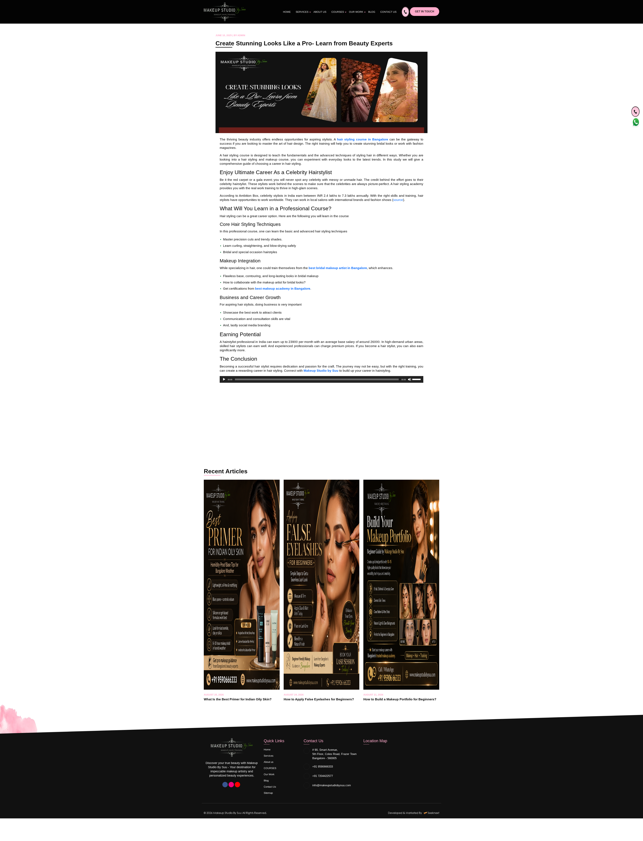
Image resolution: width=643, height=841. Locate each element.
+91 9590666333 (322, 766)
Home (287, 11)
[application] (321, 379)
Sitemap (268, 792)
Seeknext (433, 813)
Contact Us (388, 11)
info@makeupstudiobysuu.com (331, 785)
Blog (371, 11)
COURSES (337, 11)
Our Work (356, 11)
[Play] (224, 379)
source (398, 200)
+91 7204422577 (322, 776)
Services (302, 11)
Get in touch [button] (424, 11)
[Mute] (409, 379)
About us (319, 11)
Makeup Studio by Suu (321, 370)
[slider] (417, 379)
